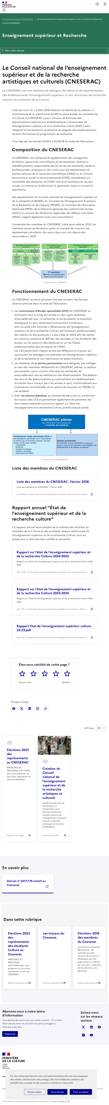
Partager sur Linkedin (30, 708)
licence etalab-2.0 (60, 1101)
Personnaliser (35, 1092)
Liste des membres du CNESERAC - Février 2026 (53, 481)
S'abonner (10, 1034)
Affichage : (92, 728)
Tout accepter (81, 1092)
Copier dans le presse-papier (45, 708)
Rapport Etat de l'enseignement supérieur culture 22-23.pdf (54, 628)
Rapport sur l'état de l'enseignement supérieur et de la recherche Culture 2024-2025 (54, 554)
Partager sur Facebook (14, 708)
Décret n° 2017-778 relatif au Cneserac (26, 883)
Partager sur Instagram (37, 708)
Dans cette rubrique (14, 50)
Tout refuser (57, 1092)
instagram (83, 1035)
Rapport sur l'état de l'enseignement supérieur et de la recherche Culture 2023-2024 (54, 591)
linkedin (91, 1027)
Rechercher (97, 4)
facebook (99, 1027)
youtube (91, 1035)
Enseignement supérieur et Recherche (17, 19)
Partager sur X (22, 708)
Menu (105, 4)
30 (99, 728)
